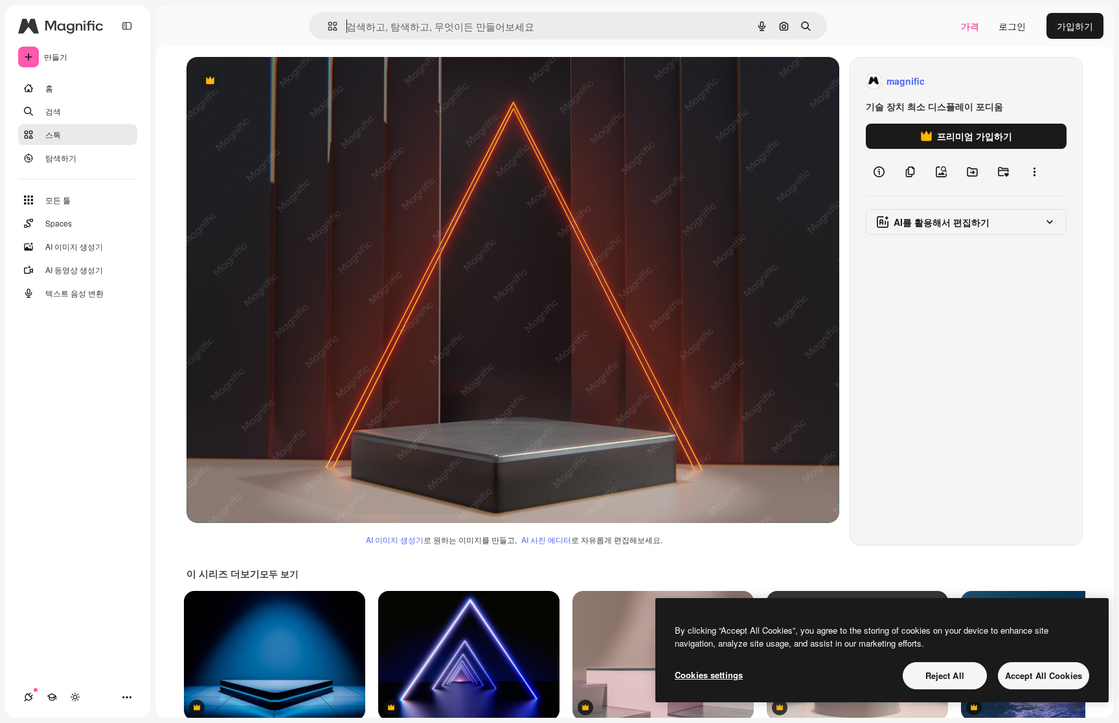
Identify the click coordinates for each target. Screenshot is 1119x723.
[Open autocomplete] (327, 26)
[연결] (28, 697)
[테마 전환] (75, 697)
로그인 (1012, 25)
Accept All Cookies (1043, 675)
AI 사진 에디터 (546, 539)
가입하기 (1075, 25)
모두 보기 (279, 573)
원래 (261, 81)
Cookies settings (709, 675)
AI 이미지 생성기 (395, 539)
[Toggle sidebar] (127, 26)
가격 (970, 25)
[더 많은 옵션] (1034, 172)
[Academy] (51, 697)
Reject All (944, 675)
